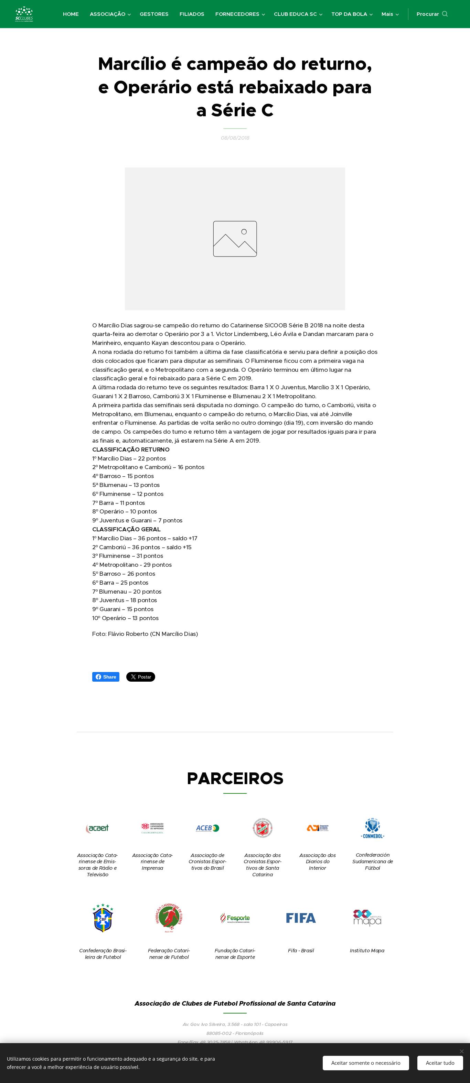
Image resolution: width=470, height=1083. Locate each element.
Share (109, 677)
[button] (432, 14)
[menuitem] (72, 14)
